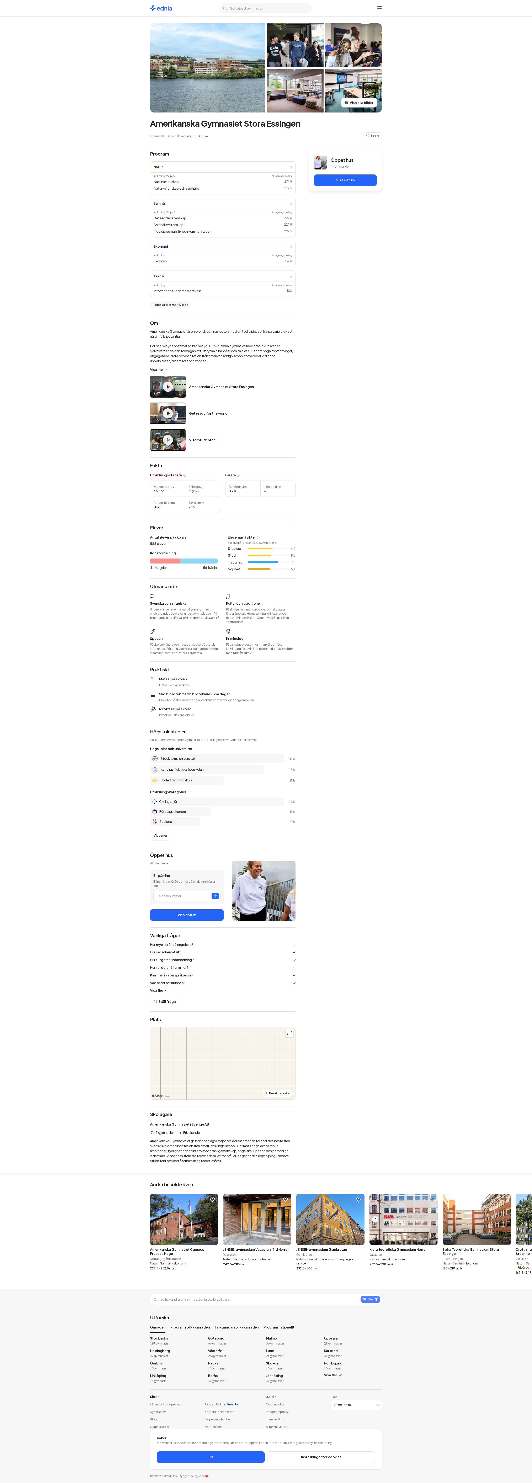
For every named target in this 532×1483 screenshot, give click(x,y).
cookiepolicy (323, 1443)
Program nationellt (279, 1327)
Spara (375, 135)
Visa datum (187, 915)
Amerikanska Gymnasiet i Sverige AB (179, 1124)
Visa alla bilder (361, 102)
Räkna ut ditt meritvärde (170, 304)
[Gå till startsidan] (161, 8)
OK (210, 1457)
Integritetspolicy (301, 1443)
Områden (157, 1327)
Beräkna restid (279, 1093)
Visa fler (156, 990)
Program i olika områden (190, 1327)
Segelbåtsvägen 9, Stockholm (187, 136)
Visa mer (157, 369)
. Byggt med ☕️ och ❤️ (193, 1476)
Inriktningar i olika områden (237, 1327)
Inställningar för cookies (321, 1457)
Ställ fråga (167, 1001)
